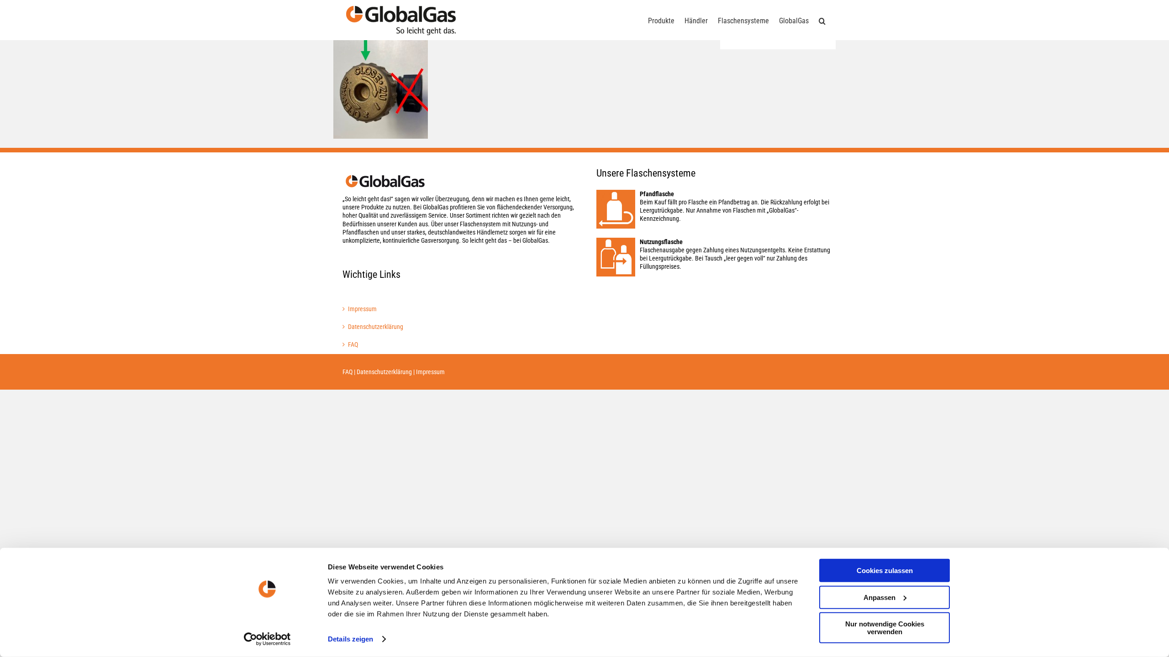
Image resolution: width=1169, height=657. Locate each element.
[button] (822, 20)
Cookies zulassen (885, 570)
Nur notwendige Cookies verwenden (884, 628)
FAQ (353, 344)
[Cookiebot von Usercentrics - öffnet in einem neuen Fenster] (267, 639)
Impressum (362, 309)
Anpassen (879, 597)
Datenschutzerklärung (375, 326)
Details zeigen (350, 639)
